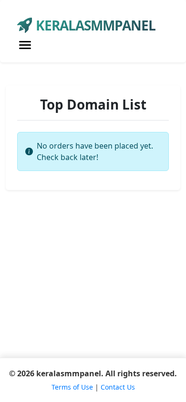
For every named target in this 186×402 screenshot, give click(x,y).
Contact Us (118, 387)
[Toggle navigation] (25, 45)
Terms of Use (72, 387)
